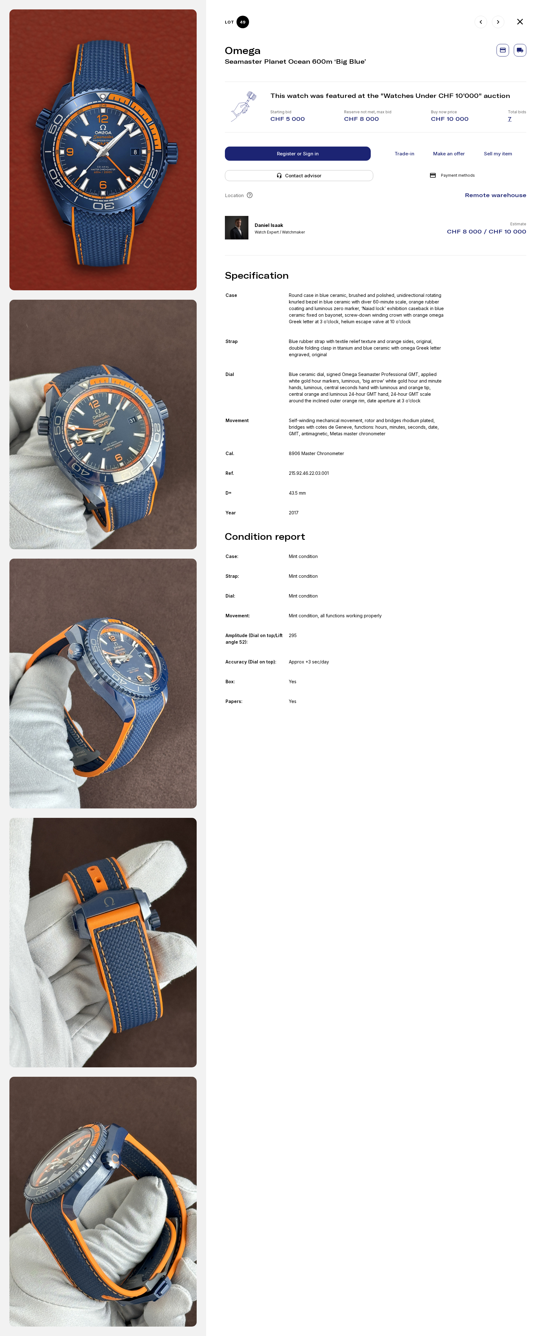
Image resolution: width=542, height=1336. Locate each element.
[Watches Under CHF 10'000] (520, 22)
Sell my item (498, 154)
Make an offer (449, 154)
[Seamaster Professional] (498, 22)
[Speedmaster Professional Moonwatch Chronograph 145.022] (481, 22)
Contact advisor (303, 176)
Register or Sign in (298, 154)
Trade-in (404, 154)
